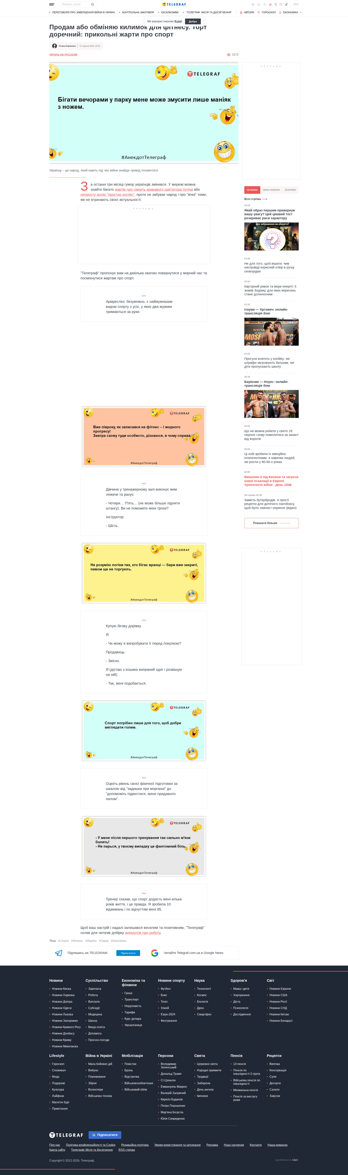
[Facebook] (253, 4)
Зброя (92, 1083)
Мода (55, 1076)
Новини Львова (62, 1014)
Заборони (203, 1083)
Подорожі (58, 1083)
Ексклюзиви (170, 12)
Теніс (164, 1001)
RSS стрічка (127, 1149)
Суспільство (97, 980)
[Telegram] (265, 4)
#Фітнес (77, 940)
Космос (202, 995)
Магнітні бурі (60, 1102)
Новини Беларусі (281, 1020)
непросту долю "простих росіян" (107, 195)
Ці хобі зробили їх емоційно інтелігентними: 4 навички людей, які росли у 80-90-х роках (269, 458)
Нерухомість (133, 1006)
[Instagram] (280, 4)
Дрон (200, 1008)
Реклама (212, 1144)
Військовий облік (136, 1089)
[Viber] (259, 4)
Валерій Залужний (173, 1093)
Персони (165, 1056)
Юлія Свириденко (173, 1118)
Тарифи (130, 1012)
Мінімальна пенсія (245, 1090)
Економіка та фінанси (133, 982)
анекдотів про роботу (142, 933)
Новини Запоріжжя (65, 1020)
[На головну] (174, 4)
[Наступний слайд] (300, 12)
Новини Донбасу (63, 1033)
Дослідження (242, 1014)
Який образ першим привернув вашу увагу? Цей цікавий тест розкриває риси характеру (269, 214)
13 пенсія (239, 1063)
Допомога (95, 1033)
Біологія (202, 1001)
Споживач (59, 1070)
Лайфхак (58, 1095)
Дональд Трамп (171, 1073)
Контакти (256, 1144)
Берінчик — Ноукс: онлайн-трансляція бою (266, 384)
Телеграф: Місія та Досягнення (92, 1149)
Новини (56, 980)
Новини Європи (280, 988)
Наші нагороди (234, 1144)
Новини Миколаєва (65, 1046)
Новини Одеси (62, 1008)
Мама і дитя (241, 988)
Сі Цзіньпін (168, 1080)
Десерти (275, 1083)
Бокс (164, 995)
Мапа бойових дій (100, 1063)
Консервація (278, 1070)
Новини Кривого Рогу (66, 1027)
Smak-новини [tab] (271, 190)
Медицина (95, 1014)
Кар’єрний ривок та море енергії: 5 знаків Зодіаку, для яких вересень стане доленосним (270, 290)
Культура (58, 1089)
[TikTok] (286, 4)
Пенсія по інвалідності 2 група (246, 1072)
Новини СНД (278, 1008)
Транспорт (132, 999)
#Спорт (63, 940)
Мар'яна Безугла (172, 1112)
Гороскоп (269, 12)
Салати (274, 1089)
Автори (249, 12)
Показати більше (265, 523)
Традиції (202, 1076)
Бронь (129, 1070)
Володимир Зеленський (168, 1065)
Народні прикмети (209, 1070)
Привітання (60, 1108)
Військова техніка (100, 1095)
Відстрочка (132, 1076)
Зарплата (94, 988)
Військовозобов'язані (139, 1083)
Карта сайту (57, 1149)
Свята (199, 1056)
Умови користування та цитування (177, 1144)
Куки (178, 21)
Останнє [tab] (252, 190)
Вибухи (93, 1070)
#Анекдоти (118, 940)
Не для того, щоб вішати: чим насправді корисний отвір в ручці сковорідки (269, 267)
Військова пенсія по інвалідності (246, 1082)
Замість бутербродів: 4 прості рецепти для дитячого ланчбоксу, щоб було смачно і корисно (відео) (270, 504)
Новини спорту (171, 980)
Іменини (202, 1095)
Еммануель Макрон (174, 1086)
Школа (92, 1020)
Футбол (166, 988)
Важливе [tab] (290, 190)
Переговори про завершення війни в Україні (83, 12)
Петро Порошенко (173, 1105)
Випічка (275, 1063)
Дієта (236, 1001)
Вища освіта (96, 1027)
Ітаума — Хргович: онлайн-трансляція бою (266, 311)
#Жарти (91, 940)
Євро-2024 (168, 1014)
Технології (204, 988)
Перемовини (96, 1076)
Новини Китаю (279, 1014)
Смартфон (204, 1014)
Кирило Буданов (172, 1099)
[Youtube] (270, 4)
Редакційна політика (135, 1144)
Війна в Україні (99, 1056)
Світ (270, 980)
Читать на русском (63, 54)
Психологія (240, 1008)
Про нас (54, 1144)
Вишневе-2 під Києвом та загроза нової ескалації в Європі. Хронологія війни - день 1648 (271, 481)
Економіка (290, 12)
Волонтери (95, 1089)
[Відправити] (92, 4)
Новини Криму (61, 1039)
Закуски (275, 1095)
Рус (296, 4)
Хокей (165, 1008)
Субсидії (94, 1008)
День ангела (205, 1089)
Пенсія (237, 1056)
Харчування (241, 995)
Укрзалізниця (133, 1025)
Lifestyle (56, 1056)
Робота (93, 995)
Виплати (94, 1001)
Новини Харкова (63, 995)
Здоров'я (239, 980)
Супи (273, 1076)
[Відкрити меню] (52, 4)
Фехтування (169, 1020)
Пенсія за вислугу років (245, 1098)
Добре (193, 21)
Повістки (130, 1063)
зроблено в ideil (287, 1160)
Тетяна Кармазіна (67, 46)
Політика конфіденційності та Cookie (90, 1144)
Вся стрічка (252, 199)
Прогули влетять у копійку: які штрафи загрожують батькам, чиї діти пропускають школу (269, 362)
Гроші (128, 993)
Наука (199, 980)
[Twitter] (275, 4)
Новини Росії (278, 1001)
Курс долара (133, 1018)
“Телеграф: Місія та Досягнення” (209, 12)
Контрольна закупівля (138, 12)
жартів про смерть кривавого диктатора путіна (154, 189)
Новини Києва (61, 988)
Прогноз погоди (98, 1039)
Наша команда (277, 1144)
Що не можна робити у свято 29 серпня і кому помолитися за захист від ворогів (271, 435)
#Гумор (104, 940)
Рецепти (274, 1056)
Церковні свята (207, 1063)
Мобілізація (132, 1056)
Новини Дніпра (62, 1001)
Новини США (278, 995)
